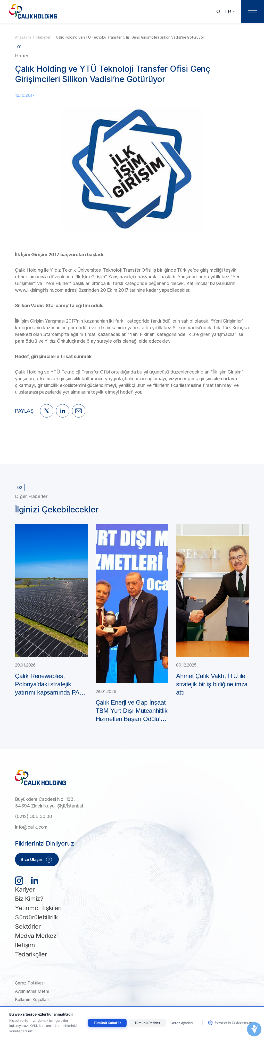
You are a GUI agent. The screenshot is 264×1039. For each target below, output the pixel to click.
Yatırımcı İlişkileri (38, 908)
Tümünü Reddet (147, 1023)
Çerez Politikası (30, 982)
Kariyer (25, 889)
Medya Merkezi (36, 935)
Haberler (43, 37)
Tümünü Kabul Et (107, 1023)
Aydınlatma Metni (32, 991)
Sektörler (28, 926)
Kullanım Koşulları (32, 999)
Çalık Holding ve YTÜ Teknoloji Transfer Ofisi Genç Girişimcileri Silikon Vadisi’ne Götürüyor (130, 37)
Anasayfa (23, 37)
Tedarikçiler (31, 954)
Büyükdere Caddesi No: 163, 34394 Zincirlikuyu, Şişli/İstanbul (49, 802)
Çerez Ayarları (181, 1023)
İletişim (25, 945)
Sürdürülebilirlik (36, 917)
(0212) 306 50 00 (33, 816)
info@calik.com (31, 827)
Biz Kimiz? (29, 898)
